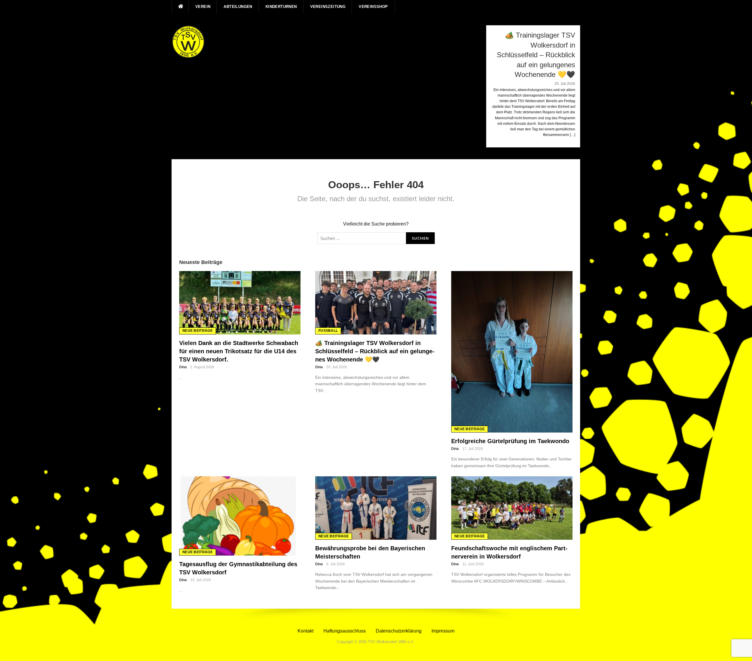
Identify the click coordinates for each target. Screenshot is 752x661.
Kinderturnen (281, 6)
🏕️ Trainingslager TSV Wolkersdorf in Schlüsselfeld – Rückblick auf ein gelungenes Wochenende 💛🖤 (374, 351)
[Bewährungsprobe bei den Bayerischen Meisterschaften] (376, 507)
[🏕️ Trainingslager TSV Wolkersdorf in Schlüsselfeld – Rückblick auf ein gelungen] (376, 302)
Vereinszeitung (328, 6)
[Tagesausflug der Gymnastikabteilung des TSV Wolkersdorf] (240, 515)
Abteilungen (238, 6)
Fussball (328, 331)
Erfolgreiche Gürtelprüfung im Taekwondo (510, 441)
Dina (183, 367)
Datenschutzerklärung (399, 630)
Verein (202, 6)
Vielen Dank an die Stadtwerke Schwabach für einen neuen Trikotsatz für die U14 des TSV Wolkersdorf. (238, 351)
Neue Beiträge (197, 331)
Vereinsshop (373, 6)
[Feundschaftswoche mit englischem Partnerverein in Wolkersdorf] (512, 507)
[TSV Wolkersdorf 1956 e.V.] (188, 41)
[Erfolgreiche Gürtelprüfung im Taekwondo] (512, 351)
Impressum (443, 630)
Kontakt (305, 630)
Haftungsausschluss (344, 630)
